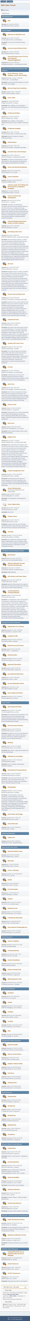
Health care (4, 1171)
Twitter (10, 1002)
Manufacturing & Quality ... (8, 348)
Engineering (13, 609)
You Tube (23, 1211)
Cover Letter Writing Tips (13, 107)
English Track (12, 437)
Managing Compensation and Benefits (15, 285)
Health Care (11, 837)
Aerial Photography (12, 795)
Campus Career (12, 516)
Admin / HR (19, 599)
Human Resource (16, 1156)
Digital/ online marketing (19, 256)
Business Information (14, 664)
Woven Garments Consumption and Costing (12, 393)
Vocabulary (11, 1134)
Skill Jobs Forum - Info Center (11, 1287)
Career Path (10, 512)
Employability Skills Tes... (7, 1259)
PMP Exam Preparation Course (19, 480)
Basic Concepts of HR (6, 273)
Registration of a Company (16, 626)
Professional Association (15, 917)
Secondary (20, 541)
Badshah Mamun (18, 560)
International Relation (12, 719)
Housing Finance (15, 779)
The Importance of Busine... (8, 1050)
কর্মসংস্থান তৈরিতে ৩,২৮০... (6, 202)
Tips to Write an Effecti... (7, 641)
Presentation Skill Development (21, 211)
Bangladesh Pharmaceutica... (8, 730)
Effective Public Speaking (7, 211)
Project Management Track (16, 470)
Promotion (12, 716)
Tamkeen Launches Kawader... (8, 93)
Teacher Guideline (13, 941)
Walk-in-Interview (17, 526)
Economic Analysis (12, 587)
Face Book (10, 1211)
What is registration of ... (7, 631)
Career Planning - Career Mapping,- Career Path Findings (17, 74)
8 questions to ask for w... (7, 956)
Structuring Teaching (6, 946)
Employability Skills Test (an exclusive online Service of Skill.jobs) (16, 1253)
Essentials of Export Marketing (15, 248)
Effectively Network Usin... (8, 1208)
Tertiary (25, 541)
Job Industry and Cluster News (17, 576)
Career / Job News (13, 870)
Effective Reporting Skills (21, 209)
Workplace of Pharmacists (8, 736)
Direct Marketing (12, 714)
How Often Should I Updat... (8, 133)
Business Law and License (16, 645)
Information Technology (15, 814)
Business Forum (12, 908)
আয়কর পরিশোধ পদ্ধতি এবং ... (6, 650)
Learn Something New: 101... (8, 496)
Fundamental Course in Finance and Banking (18, 412)
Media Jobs (4, 611)
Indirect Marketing (20, 714)
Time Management (12, 498)
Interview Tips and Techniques (17, 151)
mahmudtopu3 (18, 39)
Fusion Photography (6, 808)
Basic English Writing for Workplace (16, 445)
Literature (11, 1073)
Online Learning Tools (14, 969)
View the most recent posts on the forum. (12, 1299)
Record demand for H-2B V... (8, 26)
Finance (14, 1185)
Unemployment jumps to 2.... (8, 64)
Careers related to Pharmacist (14, 738)
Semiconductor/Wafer (7, 618)
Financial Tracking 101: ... (7, 409)
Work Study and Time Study (17, 400)
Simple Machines (19, 1319)
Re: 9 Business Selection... (7, 660)
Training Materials (13, 950)
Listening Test (12, 1096)
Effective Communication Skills (9, 213)
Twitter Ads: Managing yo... (8, 1007)
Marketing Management (7, 718)
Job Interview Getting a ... (7, 157)
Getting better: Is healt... (7, 842)
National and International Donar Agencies (18, 584)
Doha (16, 172)
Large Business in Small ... (8, 679)
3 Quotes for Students (7, 182)
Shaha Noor (15, 650)
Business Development (7, 721)
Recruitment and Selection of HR (9, 286)
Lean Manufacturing (6, 400)
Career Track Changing (9, 84)
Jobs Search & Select (6, 527)
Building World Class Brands (20, 241)
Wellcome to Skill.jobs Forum (16, 34)
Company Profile (13, 636)
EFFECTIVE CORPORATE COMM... (9, 237)
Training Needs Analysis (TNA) (9, 288)
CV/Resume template (14, 128)
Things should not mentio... (8, 521)
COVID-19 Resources (14, 1273)
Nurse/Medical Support (22, 611)
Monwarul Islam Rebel (21, 64)
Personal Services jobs (7, 613)
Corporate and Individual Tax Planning (10, 307)
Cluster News (5, 587)
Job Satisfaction (10, 216)
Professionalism (5, 597)
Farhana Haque (15, 904)
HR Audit (4, 285)
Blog (9, 1031)
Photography (12, 787)
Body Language (5, 163)
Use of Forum (11, 42)
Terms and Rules (14, 1317)
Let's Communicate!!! (6, 1130)
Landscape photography (7, 800)
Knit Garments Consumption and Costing (17, 392)
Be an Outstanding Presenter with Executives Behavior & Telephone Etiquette (13, 451)
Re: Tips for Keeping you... (7, 1026)
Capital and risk (18, 750)
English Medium (9, 541)
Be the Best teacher (23, 543)
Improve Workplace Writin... (8, 442)
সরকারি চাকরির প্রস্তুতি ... (6, 829)
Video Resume (12, 142)
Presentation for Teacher (7, 546)
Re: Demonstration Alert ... (8, 1088)
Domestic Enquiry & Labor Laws (19, 273)
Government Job (13, 823)
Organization (12, 1148)
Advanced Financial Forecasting (18, 315)
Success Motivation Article (16, 683)
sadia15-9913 (17, 1240)
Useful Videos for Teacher (19, 544)
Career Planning (11, 82)
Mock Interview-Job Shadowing (17, 167)
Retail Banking (9, 752)
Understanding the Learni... (8, 866)
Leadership (10, 204)
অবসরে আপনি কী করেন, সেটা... (7, 998)
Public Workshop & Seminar (16, 1219)
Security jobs (4, 616)
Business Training (10, 1230)
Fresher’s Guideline (17, 122)
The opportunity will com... (8, 509)
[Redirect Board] (4, 504)
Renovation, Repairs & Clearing (13, 783)
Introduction (10, 733)
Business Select (12, 655)
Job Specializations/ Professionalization (13, 591)
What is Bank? (11, 750)
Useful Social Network (14, 1203)
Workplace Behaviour (23, 206)
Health (10, 880)
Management (24, 1156)
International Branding (22, 719)
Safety (9, 1281)
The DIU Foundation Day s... (8, 856)
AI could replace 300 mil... (7, 39)
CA (20, 1173)
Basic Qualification (12, 539)
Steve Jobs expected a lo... (7, 227)
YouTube (10, 1021)
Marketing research (8, 256)
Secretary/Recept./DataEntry (21, 614)
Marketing (23, 609)
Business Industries (14, 1189)
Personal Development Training (15, 1227)
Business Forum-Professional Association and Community (15, 586)
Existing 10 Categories (13, 136)
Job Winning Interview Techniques (17, 163)
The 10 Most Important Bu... (8, 669)
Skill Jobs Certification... (7, 1240)
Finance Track (12, 404)
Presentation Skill (6, 206)
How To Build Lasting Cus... (8, 325)
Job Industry (11, 555)
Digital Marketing (12, 572)
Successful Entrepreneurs (16, 674)
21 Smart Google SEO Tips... (8, 712)
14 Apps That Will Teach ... (8, 975)
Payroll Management (6, 275)
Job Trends (19, 587)
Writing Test (11, 1106)
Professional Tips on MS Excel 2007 (16, 375)
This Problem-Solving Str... (7, 688)
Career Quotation (13, 176)
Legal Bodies (24, 781)
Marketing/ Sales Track (15, 231)
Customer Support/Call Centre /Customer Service (13, 608)
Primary (15, 541)
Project (9, 779)
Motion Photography (20, 806)
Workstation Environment (14, 214)
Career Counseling (12, 764)
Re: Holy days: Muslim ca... (8, 1069)
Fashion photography (13, 798)
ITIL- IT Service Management (18, 380)
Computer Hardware (22, 1197)
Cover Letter (11, 97)
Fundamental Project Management (16, 478)
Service (14, 1173)
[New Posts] (4, 21)
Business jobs (5, 606)
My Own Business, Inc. (7, 1225)
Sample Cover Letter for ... (8, 103)
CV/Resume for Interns (7, 138)
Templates (21, 136)
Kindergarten (20, 539)
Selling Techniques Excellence (14, 239)
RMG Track (11, 384)
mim (16, 509)
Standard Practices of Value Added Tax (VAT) (18, 302)
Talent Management (21, 286)
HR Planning (17, 283)
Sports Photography (6, 805)
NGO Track (11, 423)
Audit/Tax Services (23, 603)
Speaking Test (12, 1125)
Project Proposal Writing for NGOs (15, 431)
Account (9, 1185)
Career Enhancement (14, 488)
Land (23, 778)
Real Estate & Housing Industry (17, 770)
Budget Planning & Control (13, 310)
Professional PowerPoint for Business (10, 376)
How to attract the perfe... (7, 1153)
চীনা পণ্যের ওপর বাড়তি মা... (6, 1194)
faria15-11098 (17, 631)
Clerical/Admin (11, 606)
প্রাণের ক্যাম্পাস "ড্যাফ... (6, 904)
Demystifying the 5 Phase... (8, 476)
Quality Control (16, 613)
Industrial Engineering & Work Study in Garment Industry (17, 222)
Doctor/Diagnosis (6, 609)
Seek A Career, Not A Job (7, 560)
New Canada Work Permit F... (8, 53)
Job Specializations (13, 1162)
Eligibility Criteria (11, 735)
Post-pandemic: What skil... (8, 569)
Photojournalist (11, 806)
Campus (10, 899)
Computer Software (12, 1197)
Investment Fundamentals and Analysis (16, 313)
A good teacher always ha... (8, 537)
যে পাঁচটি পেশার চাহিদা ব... (6, 79)
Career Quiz (14, 527)
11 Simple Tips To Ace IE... (8, 1111)
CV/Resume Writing (14, 113)
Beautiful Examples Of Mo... (8, 792)
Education (11, 861)
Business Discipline (13, 1177)
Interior (3, 783)
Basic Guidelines (11, 105)
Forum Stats (8, 1290)
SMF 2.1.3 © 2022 (11, 1319)
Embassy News (12, 1082)
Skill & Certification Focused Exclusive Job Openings (16, 564)
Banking (10, 742)
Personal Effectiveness (7, 465)
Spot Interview (24, 526)
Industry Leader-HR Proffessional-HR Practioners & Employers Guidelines (18, 186)
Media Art (9, 1171)
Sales (12, 614)
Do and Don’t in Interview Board (15, 159)
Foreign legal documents (7, 775)
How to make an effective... (8, 147)
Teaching (10, 531)
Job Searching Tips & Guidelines (17, 88)
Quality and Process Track (16, 343)
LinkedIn (10, 1012)
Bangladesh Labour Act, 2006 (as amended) (18, 271)
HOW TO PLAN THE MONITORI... (9, 428)
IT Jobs (18, 609)
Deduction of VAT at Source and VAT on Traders (12, 303)
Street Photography (12, 803)
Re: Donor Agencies (6, 698)
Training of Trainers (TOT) (20, 466)
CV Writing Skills (19, 121)
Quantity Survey (24, 613)
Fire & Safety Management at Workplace (17, 351)
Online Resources (13, 1264)
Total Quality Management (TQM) (18, 339)
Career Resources (22, 527)
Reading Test (12, 1115)
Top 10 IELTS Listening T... (7, 1101)
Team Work (4, 500)
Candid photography (12, 796)
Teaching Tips (5, 543)
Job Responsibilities (6, 761)
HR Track (10, 264)
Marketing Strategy (19, 716)
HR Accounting (24, 283)
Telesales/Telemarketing (17, 618)
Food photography (22, 798)
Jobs (9, 20)
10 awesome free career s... (8, 984)
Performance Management (14, 280)
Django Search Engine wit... (8, 372)
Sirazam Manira (19, 1050)
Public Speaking (13, 206)
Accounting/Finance (12, 599)
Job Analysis (11, 283)
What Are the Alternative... (8, 1167)
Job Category (16, 721)
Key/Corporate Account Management (10, 243)
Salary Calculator (11, 209)
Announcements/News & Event (17, 48)
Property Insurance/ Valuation (15, 778)
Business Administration (13, 1170)
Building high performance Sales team (15, 259)
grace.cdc (17, 409)
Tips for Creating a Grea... (7, 118)
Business (10, 1156)
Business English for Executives (9, 450)
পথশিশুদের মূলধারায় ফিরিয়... (6, 1059)
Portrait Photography (22, 803)
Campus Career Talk (12, 524)
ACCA (18, 1173)
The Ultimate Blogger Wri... (8, 1036)
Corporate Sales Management (12, 246)
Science (14, 1171)
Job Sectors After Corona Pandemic (19, 1281)
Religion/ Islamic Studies (15, 1063)
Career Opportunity (14, 504)
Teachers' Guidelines (13, 543)
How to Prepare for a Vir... (7, 172)
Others (23, 1173)
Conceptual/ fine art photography (15, 801)
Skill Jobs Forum (8, 5)
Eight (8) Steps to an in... (7, 1278)
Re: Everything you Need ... (8, 748)
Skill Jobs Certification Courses (17, 1235)
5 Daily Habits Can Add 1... (8, 885)
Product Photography (16, 808)
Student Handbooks (14, 960)
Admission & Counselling (15, 756)
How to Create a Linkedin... (8, 1017)
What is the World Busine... (8, 913)
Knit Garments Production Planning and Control (16, 398)
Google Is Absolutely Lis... (7, 894)
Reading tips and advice (7, 1120)
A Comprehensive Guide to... (8, 192)
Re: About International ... (7, 932)
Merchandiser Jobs (11, 611)
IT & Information (13, 889)
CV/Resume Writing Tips (7, 122)
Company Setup (16, 781)
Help (9, 1317)
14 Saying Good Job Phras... (8, 1139)
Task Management (21, 498)
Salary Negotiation (14, 161)
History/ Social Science (14, 1054)
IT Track (10, 367)
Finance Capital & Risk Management (10, 414)
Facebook (11, 993)
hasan (17, 26)
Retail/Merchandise (6, 614)
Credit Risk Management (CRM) (13, 417)
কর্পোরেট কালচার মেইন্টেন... (6, 923)
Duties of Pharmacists (21, 735)
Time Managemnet (17, 204)
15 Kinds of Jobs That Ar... (7, 581)
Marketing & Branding (14, 707)
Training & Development (7, 544)
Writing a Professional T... (7, 269)
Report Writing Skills (17, 465)
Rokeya (17, 348)
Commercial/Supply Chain (22, 606)
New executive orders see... (8, 819)
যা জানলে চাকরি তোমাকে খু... (6, 875)
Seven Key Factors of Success (12, 446)
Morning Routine (22, 161)
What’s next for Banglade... (8, 389)
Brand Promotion (17, 718)
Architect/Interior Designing (15, 601)
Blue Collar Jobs (10, 604)
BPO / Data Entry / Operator (21, 604)
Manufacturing (5, 1199)
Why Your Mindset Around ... (8, 1269)
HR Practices (19, 288)
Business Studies (13, 1044)
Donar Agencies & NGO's (15, 693)
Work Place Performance (7, 208)
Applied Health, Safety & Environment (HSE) (12, 353)
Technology (4, 1157)
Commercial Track (13, 319)
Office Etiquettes (23, 463)
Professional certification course (15, 1243)
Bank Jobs (4, 604)
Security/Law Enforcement (14, 616)
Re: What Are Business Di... (8, 1182)
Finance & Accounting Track (16, 294)
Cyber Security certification (18, 378)
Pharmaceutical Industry (15, 725)
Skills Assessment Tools (15, 979)
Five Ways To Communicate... (8, 299)
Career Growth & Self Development (14, 196)
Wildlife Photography (16, 805)
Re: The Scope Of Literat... (7, 1078)
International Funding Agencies (17, 927)
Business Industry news (15, 851)
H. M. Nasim (21, 428)
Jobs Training (15, 1229)
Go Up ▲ (21, 1317)
